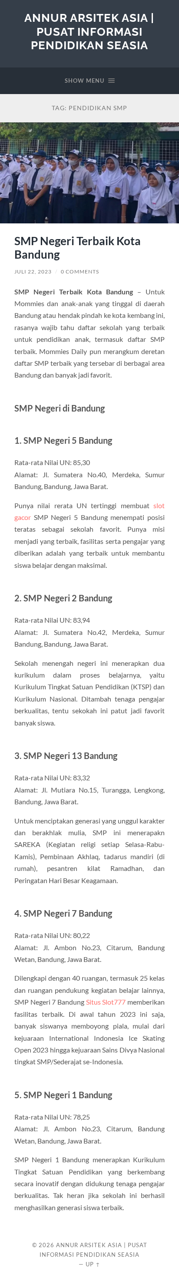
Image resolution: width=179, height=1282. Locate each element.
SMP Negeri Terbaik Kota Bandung (77, 248)
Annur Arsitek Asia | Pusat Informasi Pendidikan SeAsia (89, 31)
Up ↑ (93, 1264)
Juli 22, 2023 (33, 271)
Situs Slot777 (106, 1002)
